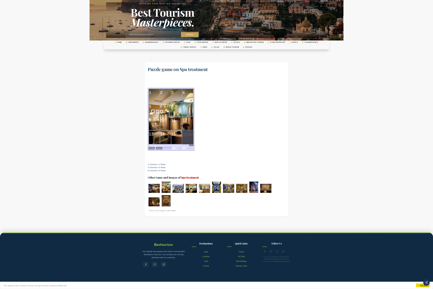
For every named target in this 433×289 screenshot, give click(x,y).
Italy (206, 252)
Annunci (191, 145)
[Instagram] (163, 264)
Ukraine (206, 256)
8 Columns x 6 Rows (157, 170)
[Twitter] (154, 264)
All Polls (241, 256)
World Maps (241, 261)
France (206, 266)
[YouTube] (283, 251)
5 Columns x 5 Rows (156, 167)
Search (189, 34)
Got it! (422, 285)
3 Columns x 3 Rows (156, 164)
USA (206, 261)
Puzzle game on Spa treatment (178, 69)
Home (241, 252)
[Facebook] (145, 264)
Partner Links (241, 266)
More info (63, 285)
